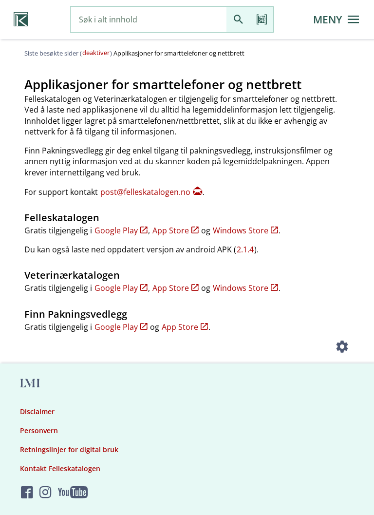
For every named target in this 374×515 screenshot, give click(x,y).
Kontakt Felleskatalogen (60, 468)
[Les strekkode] (261, 20)
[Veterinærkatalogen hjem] (21, 19)
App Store (170, 230)
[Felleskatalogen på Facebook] (27, 492)
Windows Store (240, 230)
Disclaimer (37, 411)
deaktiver (96, 52)
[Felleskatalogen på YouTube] (72, 492)
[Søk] (238, 20)
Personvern (39, 430)
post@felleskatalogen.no (145, 192)
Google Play (116, 230)
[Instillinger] (342, 348)
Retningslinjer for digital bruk (69, 449)
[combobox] (148, 20)
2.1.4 (245, 249)
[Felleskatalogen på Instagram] (45, 492)
